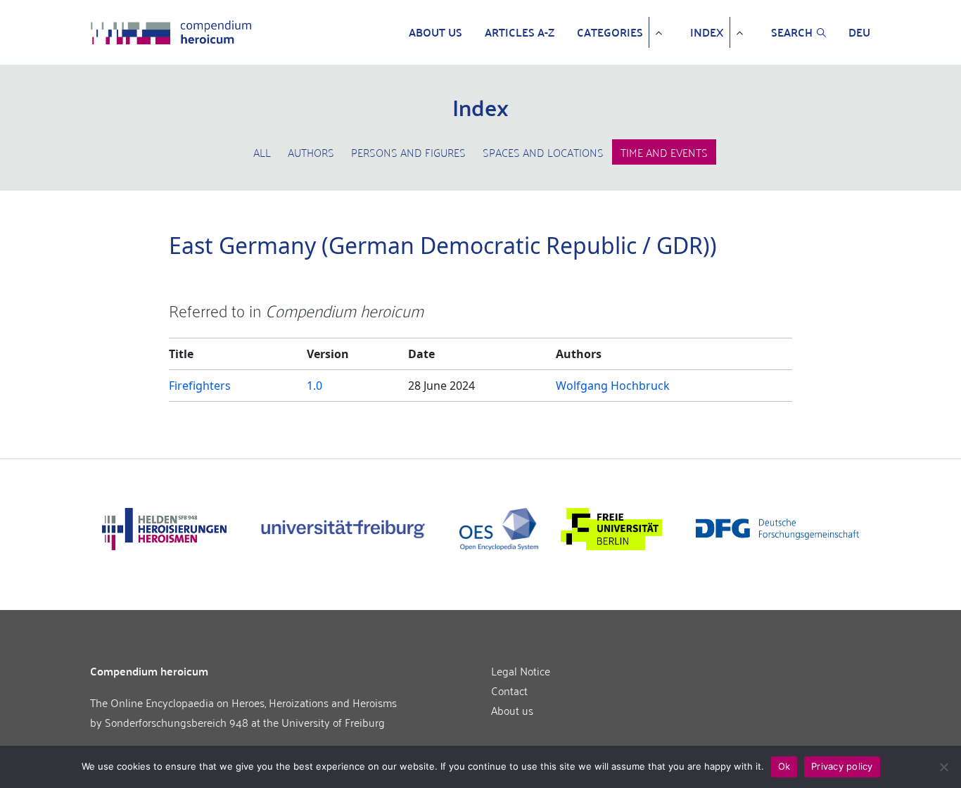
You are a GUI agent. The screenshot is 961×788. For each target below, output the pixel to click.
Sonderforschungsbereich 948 (176, 722)
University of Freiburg (333, 722)
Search (792, 32)
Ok (784, 766)
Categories (610, 32)
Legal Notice (520, 670)
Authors (311, 152)
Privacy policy (842, 766)
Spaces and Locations (543, 152)
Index (707, 32)
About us (435, 32)
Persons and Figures (408, 152)
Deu (859, 32)
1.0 (314, 385)
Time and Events (664, 152)
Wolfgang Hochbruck (613, 385)
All (262, 152)
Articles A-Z (519, 32)
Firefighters (200, 385)
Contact (509, 690)
